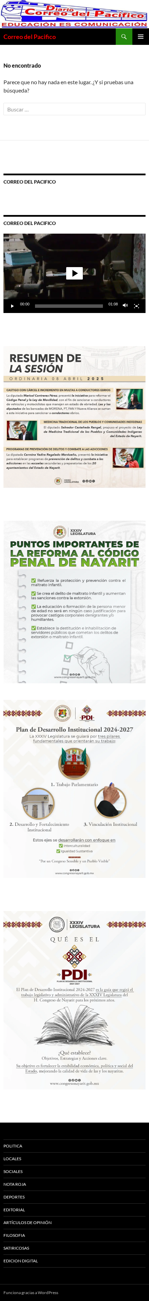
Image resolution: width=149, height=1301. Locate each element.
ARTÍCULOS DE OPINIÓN (27, 1222)
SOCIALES (13, 1171)
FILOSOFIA (14, 1235)
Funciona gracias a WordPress (30, 1292)
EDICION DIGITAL (20, 1260)
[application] (74, 273)
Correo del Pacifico (29, 36)
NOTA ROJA (14, 1184)
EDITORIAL (14, 1209)
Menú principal (140, 36)
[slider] (69, 306)
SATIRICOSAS (16, 1248)
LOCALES (12, 1158)
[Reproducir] (12, 306)
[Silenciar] (125, 306)
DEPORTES (14, 1197)
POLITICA (12, 1145)
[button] (74, 273)
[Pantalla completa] (136, 306)
